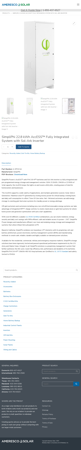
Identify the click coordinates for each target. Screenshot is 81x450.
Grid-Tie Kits (25, 153)
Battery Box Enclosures (12, 296)
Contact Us (46, 406)
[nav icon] (78, 4)
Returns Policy (47, 414)
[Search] (76, 270)
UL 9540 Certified (32, 217)
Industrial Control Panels (12, 325)
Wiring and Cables (10, 350)
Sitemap (45, 410)
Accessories (7, 286)
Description (6, 163)
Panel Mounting (9, 340)
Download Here (20, 174)
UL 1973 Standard (61, 251)
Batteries (6, 291)
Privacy (44, 427)
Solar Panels (8, 345)
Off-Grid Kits (8, 335)
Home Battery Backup (37, 153)
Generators (7, 311)
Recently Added (15, 153)
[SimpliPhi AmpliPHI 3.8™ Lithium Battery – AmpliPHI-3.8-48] (76, 137)
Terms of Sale (47, 423)
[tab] (6, 163)
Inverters (6, 330)
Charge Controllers (10, 306)
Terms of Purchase (49, 418)
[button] (74, 23)
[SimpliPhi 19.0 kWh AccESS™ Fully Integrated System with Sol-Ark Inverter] (73, 137)
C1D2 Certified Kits (10, 301)
